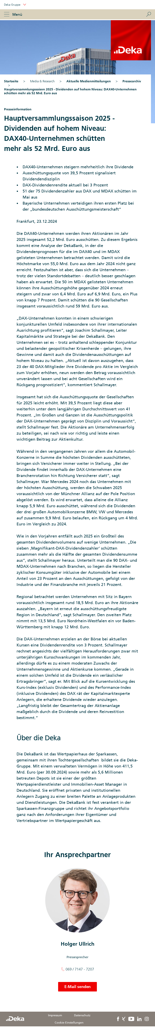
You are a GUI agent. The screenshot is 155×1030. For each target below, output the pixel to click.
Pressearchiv (132, 81)
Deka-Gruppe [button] (12, 4)
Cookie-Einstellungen (69, 1022)
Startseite (11, 81)
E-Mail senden (77, 986)
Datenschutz (82, 1015)
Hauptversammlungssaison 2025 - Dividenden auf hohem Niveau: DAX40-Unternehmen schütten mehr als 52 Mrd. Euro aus (70, 91)
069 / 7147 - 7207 (79, 969)
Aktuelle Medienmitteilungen (88, 81)
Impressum (55, 1015)
